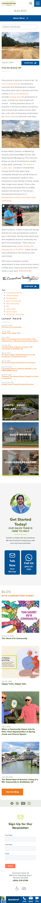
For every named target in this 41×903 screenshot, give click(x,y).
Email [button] (31, 901)
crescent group (12, 295)
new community (12, 304)
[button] (30, 3)
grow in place (11, 312)
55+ (7, 306)
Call (24, 901)
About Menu (19, 18)
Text (36, 901)
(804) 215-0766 (20, 880)
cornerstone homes (14, 293)
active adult (10, 309)
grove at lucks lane (13, 301)
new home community (15, 314)
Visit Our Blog (12, 792)
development (11, 298)
